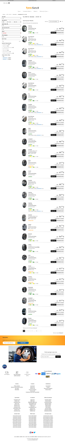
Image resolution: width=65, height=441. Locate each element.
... (34, 330)
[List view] (60, 21)
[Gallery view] (62, 21)
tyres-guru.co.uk (34, 438)
